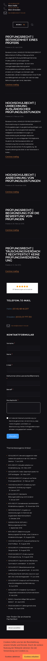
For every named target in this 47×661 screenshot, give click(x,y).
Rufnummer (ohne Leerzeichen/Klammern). (23, 376)
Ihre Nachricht (12, 400)
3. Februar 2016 (18, 116)
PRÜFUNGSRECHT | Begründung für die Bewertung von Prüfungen (22, 215)
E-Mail (9, 365)
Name (9, 354)
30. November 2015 (19, 185)
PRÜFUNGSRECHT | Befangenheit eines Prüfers (21, 39)
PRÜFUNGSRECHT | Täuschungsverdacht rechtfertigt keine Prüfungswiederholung (22, 254)
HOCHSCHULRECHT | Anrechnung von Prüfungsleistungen (22, 178)
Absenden (12, 436)
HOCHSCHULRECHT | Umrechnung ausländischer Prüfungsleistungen (22, 108)
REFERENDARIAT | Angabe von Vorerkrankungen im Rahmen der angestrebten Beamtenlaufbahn (20, 512)
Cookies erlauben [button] (31, 657)
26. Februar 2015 (18, 224)
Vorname (10, 343)
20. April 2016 (17, 47)
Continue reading (12, 84)
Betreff (9, 389)
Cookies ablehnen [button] (12, 657)
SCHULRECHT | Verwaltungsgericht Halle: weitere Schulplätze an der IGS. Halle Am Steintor (22, 458)
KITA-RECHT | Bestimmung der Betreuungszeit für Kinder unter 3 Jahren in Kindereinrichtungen (23, 534)
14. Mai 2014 (17, 265)
